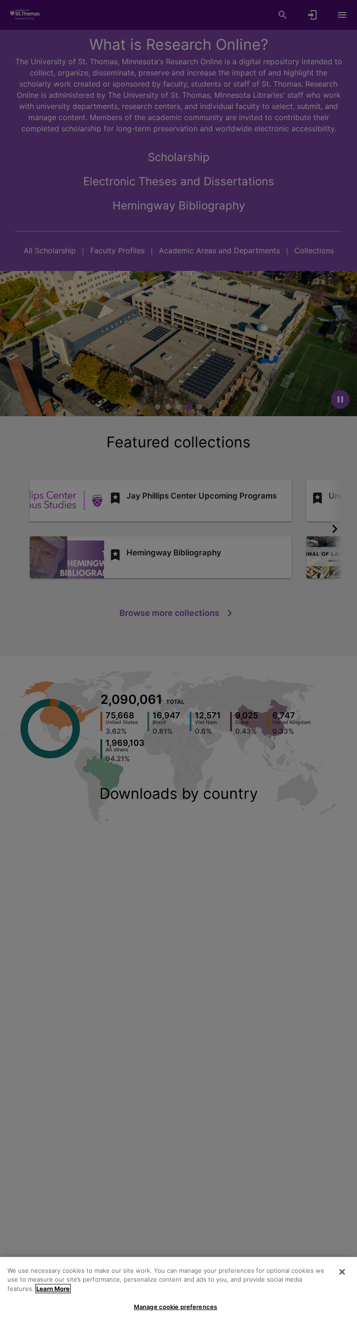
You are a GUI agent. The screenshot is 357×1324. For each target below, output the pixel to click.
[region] (178, 1290)
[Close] (342, 1272)
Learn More (53, 1288)
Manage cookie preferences (175, 1306)
